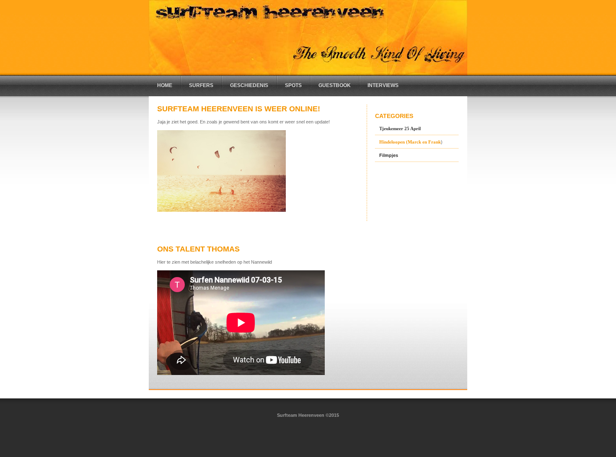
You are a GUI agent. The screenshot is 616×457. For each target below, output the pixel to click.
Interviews (383, 85)
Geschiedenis (249, 85)
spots (293, 85)
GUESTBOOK (334, 85)
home (164, 85)
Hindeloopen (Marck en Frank (410, 141)
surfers (201, 85)
